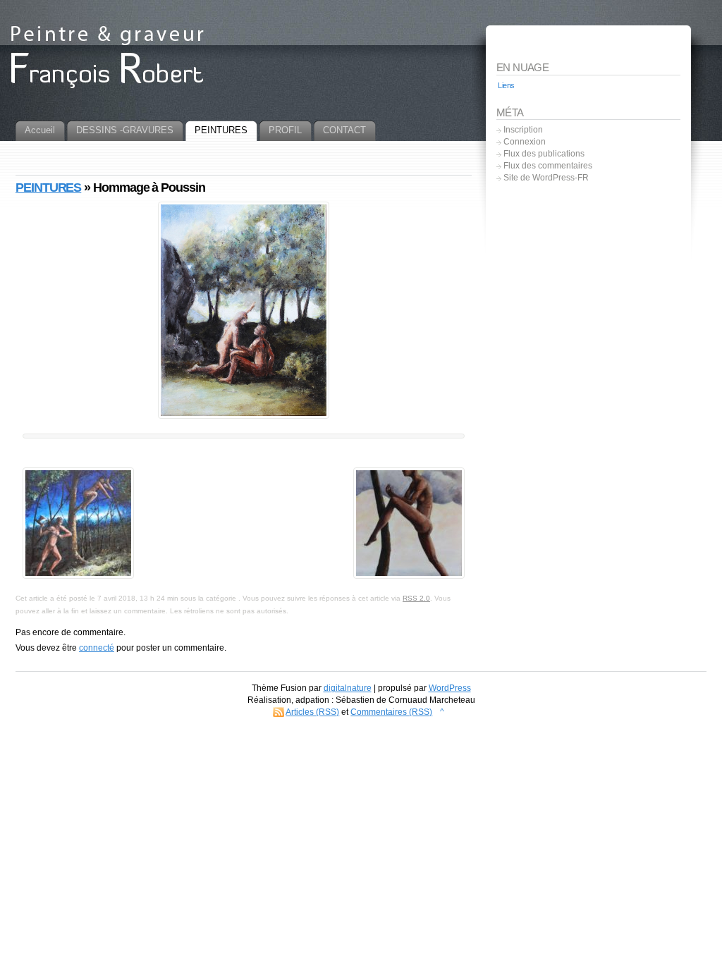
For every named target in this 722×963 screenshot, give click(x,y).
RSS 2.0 (416, 598)
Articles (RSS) (312, 712)
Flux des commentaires (547, 166)
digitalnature (348, 688)
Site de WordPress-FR (546, 178)
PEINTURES (48, 187)
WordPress (450, 688)
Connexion (524, 142)
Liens (506, 85)
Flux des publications (544, 154)
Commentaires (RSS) (391, 712)
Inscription (523, 130)
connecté (96, 648)
